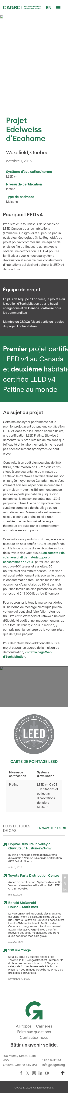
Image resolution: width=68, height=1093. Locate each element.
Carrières (44, 1026)
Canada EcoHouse (41, 308)
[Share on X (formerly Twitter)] (65, 883)
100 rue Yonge (19, 950)
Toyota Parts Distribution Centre (33, 875)
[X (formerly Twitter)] (27, 1073)
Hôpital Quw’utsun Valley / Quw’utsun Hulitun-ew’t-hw (29, 846)
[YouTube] (47, 1073)
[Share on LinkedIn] (65, 889)
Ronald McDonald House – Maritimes (23, 905)
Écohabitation (27, 326)
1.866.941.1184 (51, 1060)
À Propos (24, 1026)
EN (48, 7)
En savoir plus (49, 828)
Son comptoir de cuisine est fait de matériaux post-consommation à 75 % (34, 557)
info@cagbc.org (53, 1064)
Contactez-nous (34, 1037)
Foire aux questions (34, 1031)
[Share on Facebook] (65, 877)
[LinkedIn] (40, 1073)
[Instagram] (34, 1073)
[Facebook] (21, 1073)
